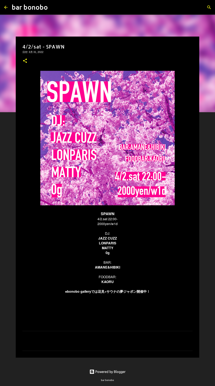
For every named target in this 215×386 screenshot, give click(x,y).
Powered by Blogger (110, 372)
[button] (25, 61)
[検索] (53, 7)
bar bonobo (30, 7)
